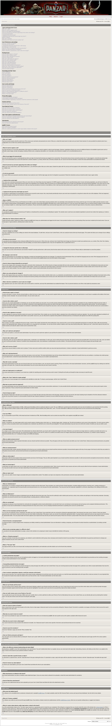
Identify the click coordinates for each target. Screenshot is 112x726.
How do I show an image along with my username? (14, 48)
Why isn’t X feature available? (9, 127)
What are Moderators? (7, 86)
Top (3, 144)
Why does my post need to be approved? (12, 67)
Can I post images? (6, 75)
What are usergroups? (7, 87)
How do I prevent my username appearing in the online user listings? (18, 32)
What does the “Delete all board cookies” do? (13, 40)
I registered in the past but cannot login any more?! (14, 36)
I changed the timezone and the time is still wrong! (14, 45)
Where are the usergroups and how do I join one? (14, 89)
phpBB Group (41, 693)
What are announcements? (8, 78)
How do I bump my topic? (8, 68)
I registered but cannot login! (9, 35)
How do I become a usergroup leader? (11, 90)
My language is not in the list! (9, 47)
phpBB (51, 723)
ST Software (57, 724)
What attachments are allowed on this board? (13, 121)
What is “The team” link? (8, 93)
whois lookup (100, 707)
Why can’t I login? (6, 29)
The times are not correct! (8, 44)
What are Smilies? (6, 74)
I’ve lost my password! (7, 33)
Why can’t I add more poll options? (10, 59)
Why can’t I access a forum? (8, 61)
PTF (61, 724)
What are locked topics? (8, 80)
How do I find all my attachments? (10, 123)
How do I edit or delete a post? (9, 55)
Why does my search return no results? (11, 108)
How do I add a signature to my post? (11, 56)
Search (56, 16)
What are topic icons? (7, 81)
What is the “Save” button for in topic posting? (13, 66)
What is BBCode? (6, 72)
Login (61, 16)
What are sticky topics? (7, 79)
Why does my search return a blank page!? (12, 110)
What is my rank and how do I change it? (11, 49)
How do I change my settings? (9, 43)
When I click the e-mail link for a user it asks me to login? (15, 50)
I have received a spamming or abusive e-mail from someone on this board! (20, 99)
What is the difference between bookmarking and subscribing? (17, 116)
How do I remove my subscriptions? (10, 118)
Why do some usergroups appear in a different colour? (15, 91)
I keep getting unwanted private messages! (12, 98)
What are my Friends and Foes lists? (10, 103)
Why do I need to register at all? (9, 30)
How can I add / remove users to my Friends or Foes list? (15, 104)
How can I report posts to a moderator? (11, 65)
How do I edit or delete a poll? (9, 60)
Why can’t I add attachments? (9, 62)
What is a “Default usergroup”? (9, 92)
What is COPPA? (6, 37)
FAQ (50, 16)
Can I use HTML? (6, 73)
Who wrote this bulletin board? (9, 126)
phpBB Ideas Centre (65, 700)
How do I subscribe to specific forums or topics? (13, 117)
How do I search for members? (9, 111)
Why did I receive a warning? (9, 63)
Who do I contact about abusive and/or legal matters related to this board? (19, 128)
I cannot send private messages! (10, 97)
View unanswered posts (6, 19)
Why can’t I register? (7, 38)
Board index (4, 21)
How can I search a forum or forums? (11, 107)
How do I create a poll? (7, 57)
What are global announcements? (10, 77)
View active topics (16, 19)
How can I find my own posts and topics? (11, 112)
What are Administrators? (8, 85)
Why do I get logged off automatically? (11, 31)
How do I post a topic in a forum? (10, 54)
